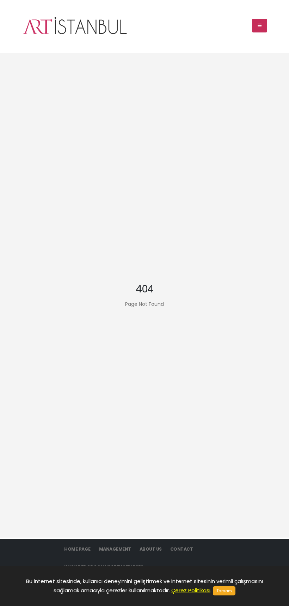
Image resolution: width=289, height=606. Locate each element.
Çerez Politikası (190, 590)
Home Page (77, 549)
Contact (181, 549)
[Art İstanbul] (75, 26)
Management (115, 549)
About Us (151, 549)
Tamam (224, 591)
